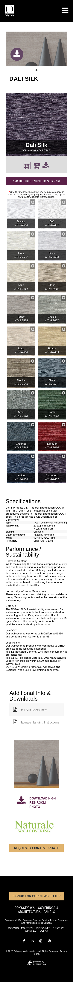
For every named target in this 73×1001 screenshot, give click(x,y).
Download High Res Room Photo (42, 802)
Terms (36, 954)
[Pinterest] (49, 940)
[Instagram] (40, 940)
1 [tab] (36, 70)
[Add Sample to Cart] (32, 202)
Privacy (63, 951)
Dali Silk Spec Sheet (33, 710)
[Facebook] (23, 940)
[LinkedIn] (32, 940)
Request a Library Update (36, 848)
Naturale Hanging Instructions (39, 722)
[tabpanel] (36, 49)
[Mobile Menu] (65, 10)
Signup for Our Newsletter (37, 896)
